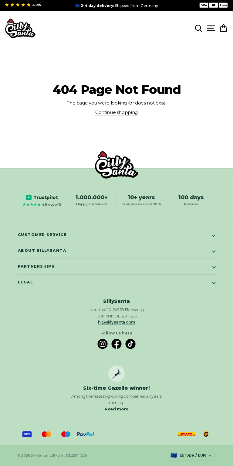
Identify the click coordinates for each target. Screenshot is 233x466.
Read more (116, 408)
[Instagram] (102, 343)
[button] (18, 5)
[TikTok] (130, 343)
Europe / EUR (188, 455)
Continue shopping (116, 112)
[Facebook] (116, 343)
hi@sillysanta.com (116, 322)
